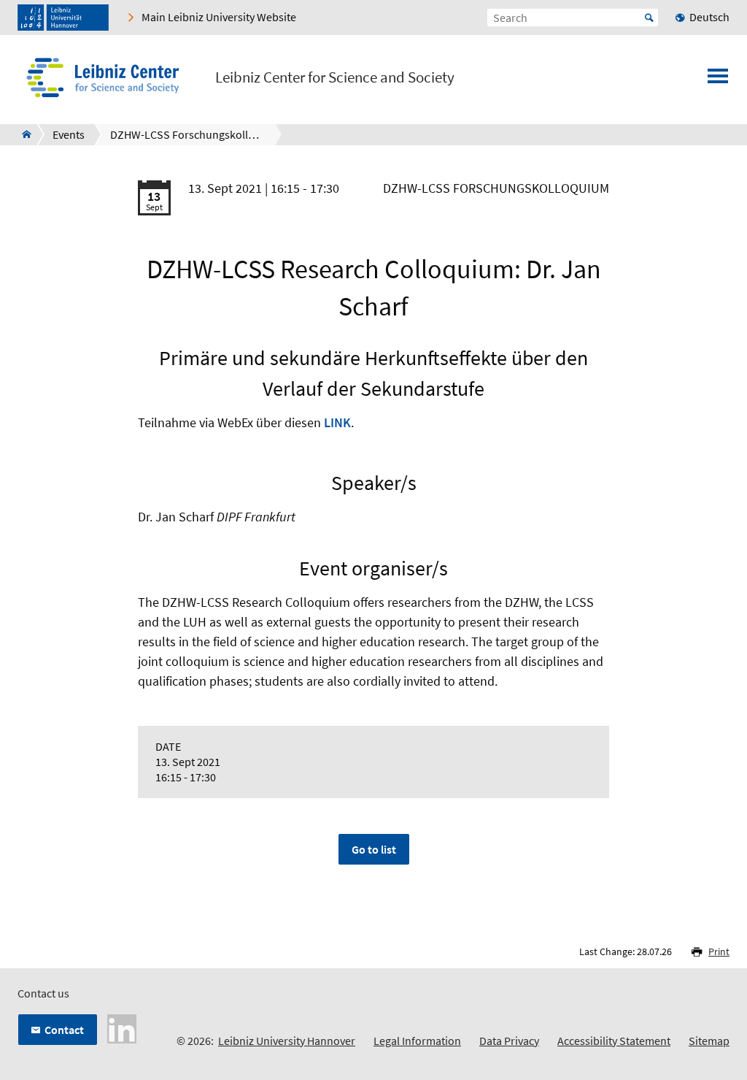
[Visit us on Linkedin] (122, 1027)
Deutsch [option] (709, 16)
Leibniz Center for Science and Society (334, 77)
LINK (337, 422)
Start (649, 17)
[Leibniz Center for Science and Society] (22, 134)
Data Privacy (509, 1040)
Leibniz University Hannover (286, 1040)
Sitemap (709, 1040)
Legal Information (417, 1040)
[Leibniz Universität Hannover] (63, 17)
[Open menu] (717, 80)
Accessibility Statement (613, 1040)
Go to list (374, 849)
